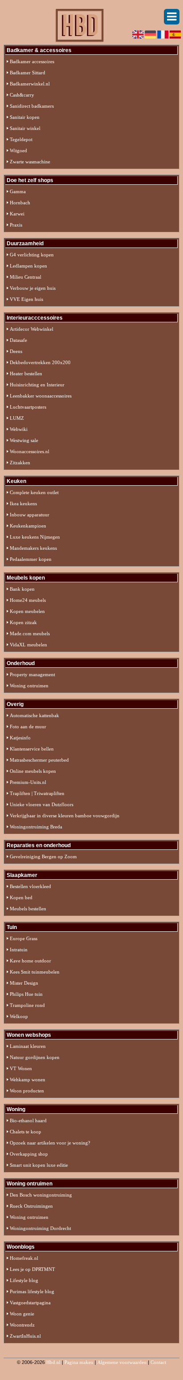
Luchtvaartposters (28, 407)
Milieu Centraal (25, 277)
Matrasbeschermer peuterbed (39, 760)
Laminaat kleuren (28, 1046)
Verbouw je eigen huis (33, 288)
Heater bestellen (26, 373)
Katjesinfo (20, 737)
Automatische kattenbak (34, 715)
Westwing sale (24, 440)
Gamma (18, 191)
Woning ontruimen (29, 685)
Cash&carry (22, 94)
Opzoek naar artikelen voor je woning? (50, 1142)
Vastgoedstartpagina (30, 1302)
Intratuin (19, 949)
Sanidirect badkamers (32, 106)
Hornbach (20, 202)
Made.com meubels (30, 633)
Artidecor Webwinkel (31, 329)
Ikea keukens (23, 503)
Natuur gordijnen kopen (35, 1057)
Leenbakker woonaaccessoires (41, 395)
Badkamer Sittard (27, 72)
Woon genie (22, 1313)
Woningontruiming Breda (36, 826)
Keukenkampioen (28, 525)
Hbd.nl (53, 1362)
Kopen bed (21, 897)
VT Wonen (21, 1068)
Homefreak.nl (24, 1258)
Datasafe (18, 340)
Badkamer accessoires (32, 61)
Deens (16, 351)
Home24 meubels (28, 600)
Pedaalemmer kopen (31, 559)
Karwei (17, 213)
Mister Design (24, 983)
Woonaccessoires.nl (29, 451)
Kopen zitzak (23, 622)
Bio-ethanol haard (28, 1120)
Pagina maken (78, 1362)
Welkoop (19, 1016)
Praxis (16, 224)
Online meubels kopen (33, 771)
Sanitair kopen (25, 117)
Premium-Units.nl (28, 782)
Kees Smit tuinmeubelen (35, 971)
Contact (158, 1362)
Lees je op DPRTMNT (32, 1269)
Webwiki (19, 429)
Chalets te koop (25, 1131)
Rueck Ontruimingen (31, 1206)
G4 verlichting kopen (32, 254)
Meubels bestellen (28, 908)
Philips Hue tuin (26, 994)
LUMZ (17, 418)
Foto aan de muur (28, 726)
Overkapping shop (29, 1154)
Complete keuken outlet (34, 492)
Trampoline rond (27, 1005)
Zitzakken (20, 462)
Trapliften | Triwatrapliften (37, 793)
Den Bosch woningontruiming (41, 1194)
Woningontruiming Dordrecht (40, 1228)
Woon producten (27, 1090)
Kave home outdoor (30, 960)
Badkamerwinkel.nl (30, 83)
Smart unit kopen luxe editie (39, 1165)
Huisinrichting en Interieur (37, 384)
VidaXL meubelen (28, 644)
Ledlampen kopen (28, 265)
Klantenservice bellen (32, 748)
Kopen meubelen (27, 611)
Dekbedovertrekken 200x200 (40, 362)
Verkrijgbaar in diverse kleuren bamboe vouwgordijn (64, 815)
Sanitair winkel (25, 128)
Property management (32, 674)
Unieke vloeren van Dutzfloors (41, 804)
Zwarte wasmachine (30, 161)
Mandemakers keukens (33, 548)
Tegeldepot (21, 139)
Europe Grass (23, 938)
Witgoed (18, 150)
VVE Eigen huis (26, 299)
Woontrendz (22, 1324)
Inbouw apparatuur (29, 514)
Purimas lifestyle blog (32, 1291)
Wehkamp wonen (27, 1079)
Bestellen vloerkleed (30, 886)
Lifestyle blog (24, 1280)
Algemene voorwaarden (122, 1362)
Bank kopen (22, 589)
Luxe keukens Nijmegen (35, 537)
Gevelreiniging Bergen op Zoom (43, 856)
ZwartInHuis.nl (25, 1336)
